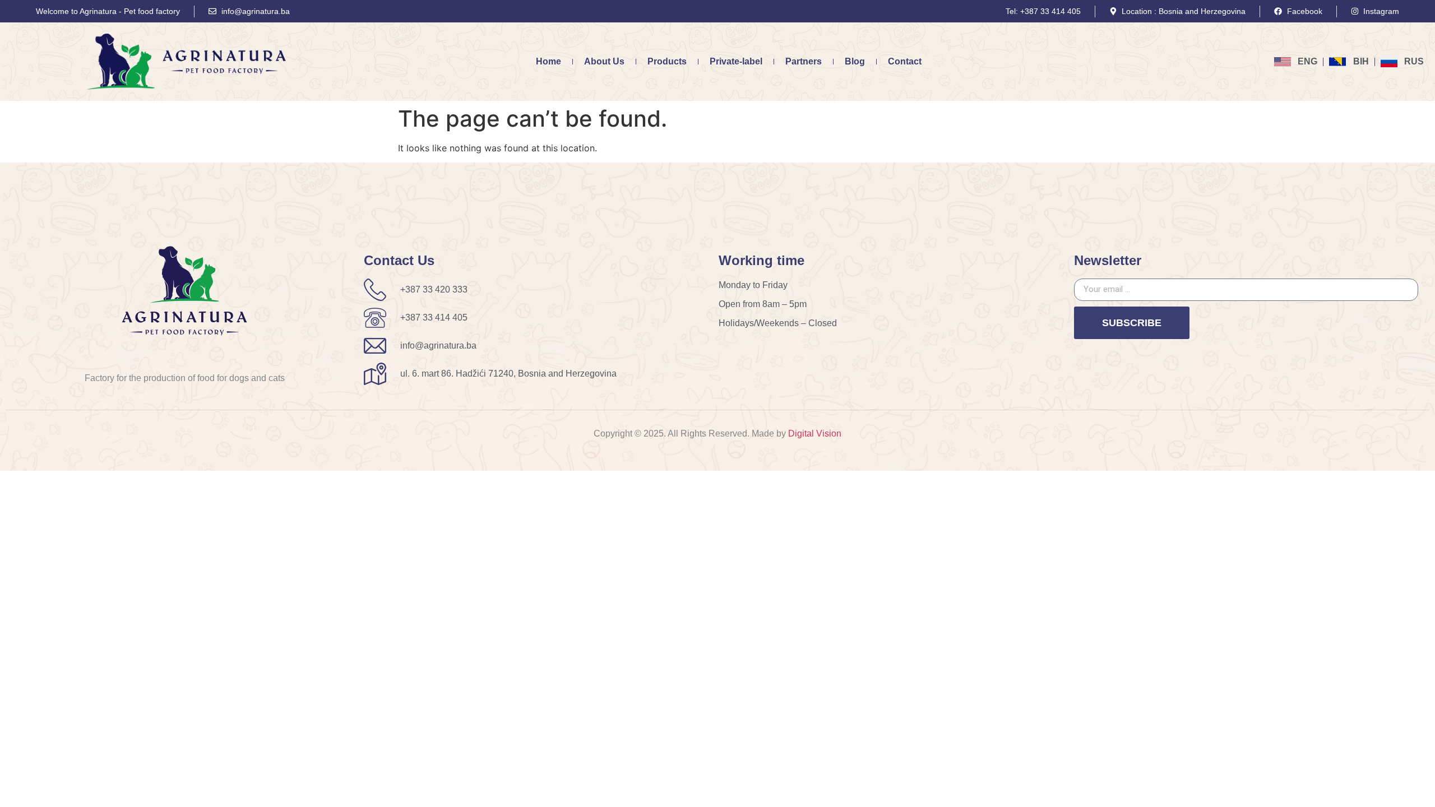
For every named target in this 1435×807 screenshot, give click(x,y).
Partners (803, 61)
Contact (905, 61)
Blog (855, 61)
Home (548, 61)
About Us (604, 61)
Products (667, 61)
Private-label (736, 61)
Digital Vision (814, 433)
